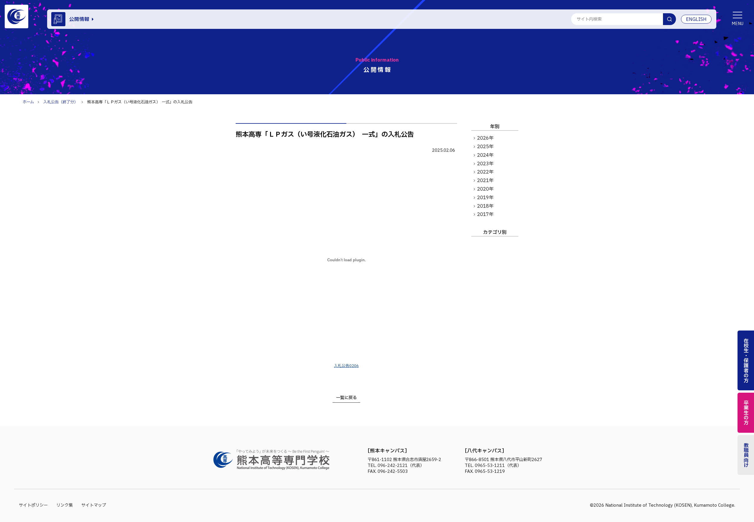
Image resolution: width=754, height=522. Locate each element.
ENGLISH (696, 19)
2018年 (485, 206)
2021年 (485, 180)
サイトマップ (93, 505)
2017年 (485, 214)
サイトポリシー (33, 505)
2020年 (485, 189)
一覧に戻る (346, 398)
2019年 (485, 197)
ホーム (28, 102)
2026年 (485, 138)
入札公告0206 (346, 366)
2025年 (485, 146)
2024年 (485, 155)
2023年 (485, 163)
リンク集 (64, 505)
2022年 (485, 172)
